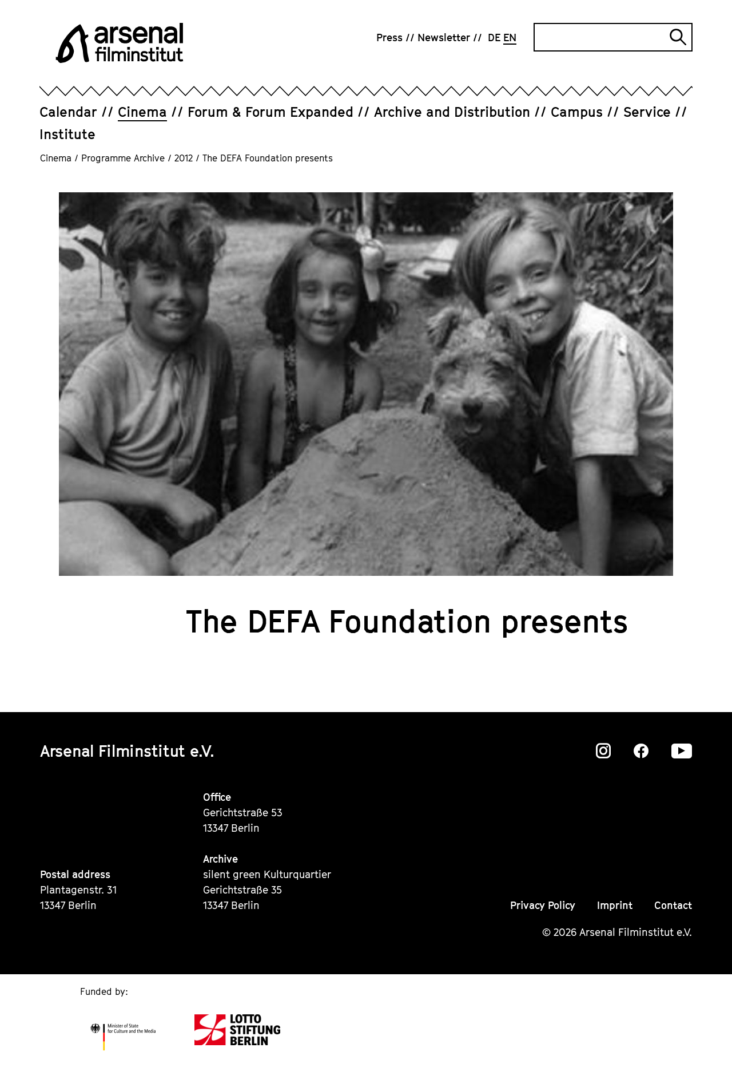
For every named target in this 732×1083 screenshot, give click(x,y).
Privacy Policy (542, 905)
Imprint (614, 905)
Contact (673, 905)
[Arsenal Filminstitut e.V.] (119, 43)
